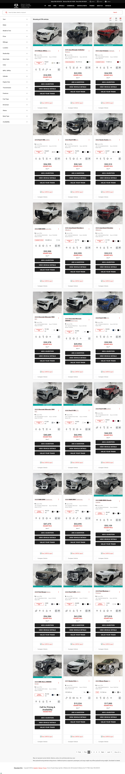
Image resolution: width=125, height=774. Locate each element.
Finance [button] (91, 5)
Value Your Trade (47, 93)
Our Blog (108, 5)
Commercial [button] (71, 5)
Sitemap (40, 768)
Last (109, 752)
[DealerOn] (18, 768)
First (79, 752)
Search (115, 12)
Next (103, 752)
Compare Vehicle (42, 108)
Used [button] (54, 5)
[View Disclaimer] (50, 69)
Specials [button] (61, 5)
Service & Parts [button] (82, 5)
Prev (85, 752)
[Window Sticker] (89, 68)
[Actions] (58, 50)
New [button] (49, 5)
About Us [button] (100, 5)
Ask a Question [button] (47, 84)
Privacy (45, 768)
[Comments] (59, 69)
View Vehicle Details (47, 89)
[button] (60, 33)
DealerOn (36, 768)
